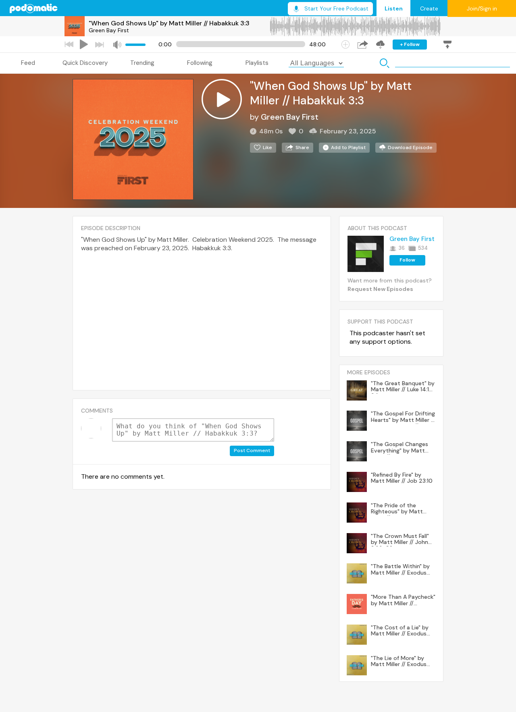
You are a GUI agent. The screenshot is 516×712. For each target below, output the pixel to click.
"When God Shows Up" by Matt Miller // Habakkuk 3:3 (169, 23)
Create (429, 8)
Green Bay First (109, 30)
